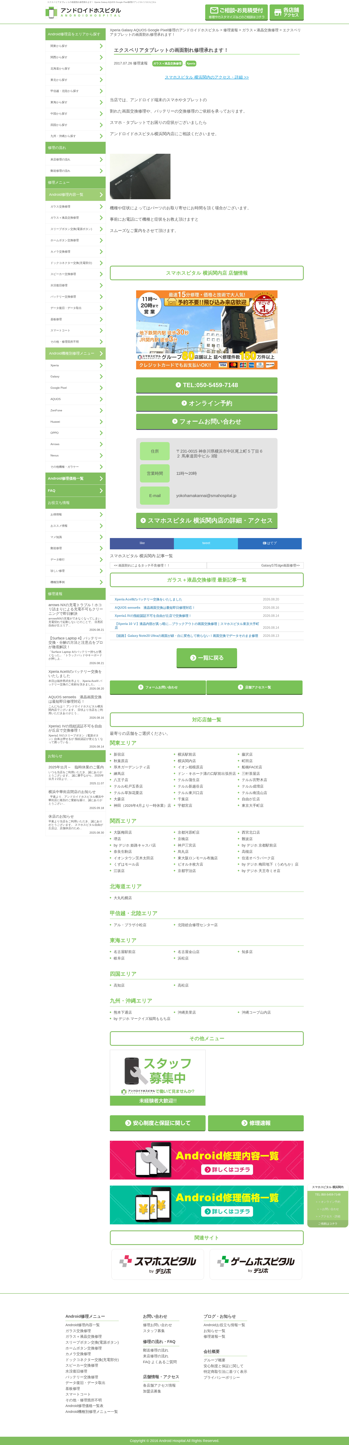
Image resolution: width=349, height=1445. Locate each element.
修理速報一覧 (214, 1336)
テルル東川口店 (190, 793)
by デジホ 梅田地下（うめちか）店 (270, 864)
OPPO (54, 432)
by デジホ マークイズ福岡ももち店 (142, 1019)
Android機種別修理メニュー (71, 353)
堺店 (117, 839)
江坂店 (119, 871)
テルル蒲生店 (189, 780)
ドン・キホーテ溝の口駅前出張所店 (207, 774)
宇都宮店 (185, 806)
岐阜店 (119, 958)
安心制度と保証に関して (224, 1366)
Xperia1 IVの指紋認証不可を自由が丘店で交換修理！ (75, 728)
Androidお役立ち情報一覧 (224, 1325)
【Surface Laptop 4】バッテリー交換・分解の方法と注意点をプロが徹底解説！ (75, 642)
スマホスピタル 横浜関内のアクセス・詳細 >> (207, 77)
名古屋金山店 (189, 952)
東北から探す (58, 79)
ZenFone (56, 410)
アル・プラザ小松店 (130, 925)
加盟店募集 (152, 1391)
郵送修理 (56, 548)
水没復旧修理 (58, 285)
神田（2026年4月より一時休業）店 (142, 806)
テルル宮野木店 (254, 780)
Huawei (55, 421)
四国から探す (58, 124)
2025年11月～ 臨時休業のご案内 (76, 767)
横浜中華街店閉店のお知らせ (72, 792)
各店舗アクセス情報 (159, 1385)
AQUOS (55, 399)
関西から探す (58, 57)
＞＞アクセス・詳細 (328, 1216)
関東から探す (58, 45)
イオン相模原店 (190, 767)
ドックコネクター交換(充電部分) (71, 262)
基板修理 (56, 319)
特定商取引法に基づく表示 (225, 1372)
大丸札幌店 (123, 898)
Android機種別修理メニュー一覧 (91, 1412)
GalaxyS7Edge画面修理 (278, 565)
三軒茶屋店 (251, 774)
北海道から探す (60, 68)
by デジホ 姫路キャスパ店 (135, 845)
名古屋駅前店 (125, 952)
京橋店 (183, 839)
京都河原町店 (189, 832)
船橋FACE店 (252, 767)
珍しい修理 (57, 570)
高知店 (119, 985)
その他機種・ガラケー (64, 466)
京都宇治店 (187, 871)
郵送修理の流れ (60, 170)
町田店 (247, 761)
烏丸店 (183, 852)
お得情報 (56, 514)
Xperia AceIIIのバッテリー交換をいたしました (148, 599)
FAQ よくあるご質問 (160, 1362)
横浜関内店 (187, 761)
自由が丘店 (251, 799)
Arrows (54, 444)
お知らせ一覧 (214, 1331)
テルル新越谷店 (190, 786)
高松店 (183, 985)
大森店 (119, 799)
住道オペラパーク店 (258, 858)
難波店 (247, 839)
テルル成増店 (253, 786)
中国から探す (58, 113)
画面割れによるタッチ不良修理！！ (144, 565)
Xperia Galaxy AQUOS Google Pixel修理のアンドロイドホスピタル (164, 30)
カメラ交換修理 (60, 251)
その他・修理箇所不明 (64, 341)
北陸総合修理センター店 (198, 925)
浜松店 (183, 958)
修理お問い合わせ (157, 1325)
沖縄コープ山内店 (256, 1012)
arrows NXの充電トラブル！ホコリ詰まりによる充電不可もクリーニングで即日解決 (75, 609)
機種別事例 (57, 582)
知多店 (247, 952)
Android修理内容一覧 (66, 195)
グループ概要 (214, 1360)
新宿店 (119, 754)
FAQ (51, 491)
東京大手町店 (253, 806)
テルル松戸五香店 (128, 786)
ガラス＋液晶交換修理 (64, 217)
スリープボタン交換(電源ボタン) (71, 229)
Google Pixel (58, 387)
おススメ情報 (58, 525)
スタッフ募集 (154, 1331)
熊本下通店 (123, 1012)
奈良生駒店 (123, 852)
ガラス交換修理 (60, 206)
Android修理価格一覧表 (84, 1406)
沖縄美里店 (187, 1012)
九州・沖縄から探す (63, 136)
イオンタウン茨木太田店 (134, 858)
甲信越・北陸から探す (64, 91)
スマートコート (60, 330)
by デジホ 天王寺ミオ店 (261, 871)
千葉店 (183, 799)
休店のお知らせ (61, 816)
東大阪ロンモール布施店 (198, 858)
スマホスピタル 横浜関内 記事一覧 (141, 556)
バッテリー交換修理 (63, 296)
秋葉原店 (121, 761)
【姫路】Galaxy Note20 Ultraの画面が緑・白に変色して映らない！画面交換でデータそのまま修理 (186, 635)
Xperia (54, 365)
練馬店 (119, 774)
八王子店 (121, 780)
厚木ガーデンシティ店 (132, 767)
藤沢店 (247, 754)
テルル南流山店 (254, 793)
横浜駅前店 (187, 754)
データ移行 (57, 559)
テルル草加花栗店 (128, 793)
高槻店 (247, 852)
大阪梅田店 (123, 832)
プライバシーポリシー (222, 1377)
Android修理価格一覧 (66, 478)
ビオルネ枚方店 (190, 864)
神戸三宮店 (187, 845)
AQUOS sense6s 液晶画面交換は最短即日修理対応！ (75, 699)
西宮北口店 (251, 832)
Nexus (54, 455)
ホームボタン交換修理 (64, 240)
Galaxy (54, 376)
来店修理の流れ (60, 159)
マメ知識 (56, 537)
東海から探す (58, 102)
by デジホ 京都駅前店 (259, 845)
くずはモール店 (126, 864)
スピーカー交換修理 (63, 274)
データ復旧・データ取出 (66, 308)
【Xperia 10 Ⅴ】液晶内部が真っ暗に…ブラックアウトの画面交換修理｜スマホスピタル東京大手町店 (187, 625)
